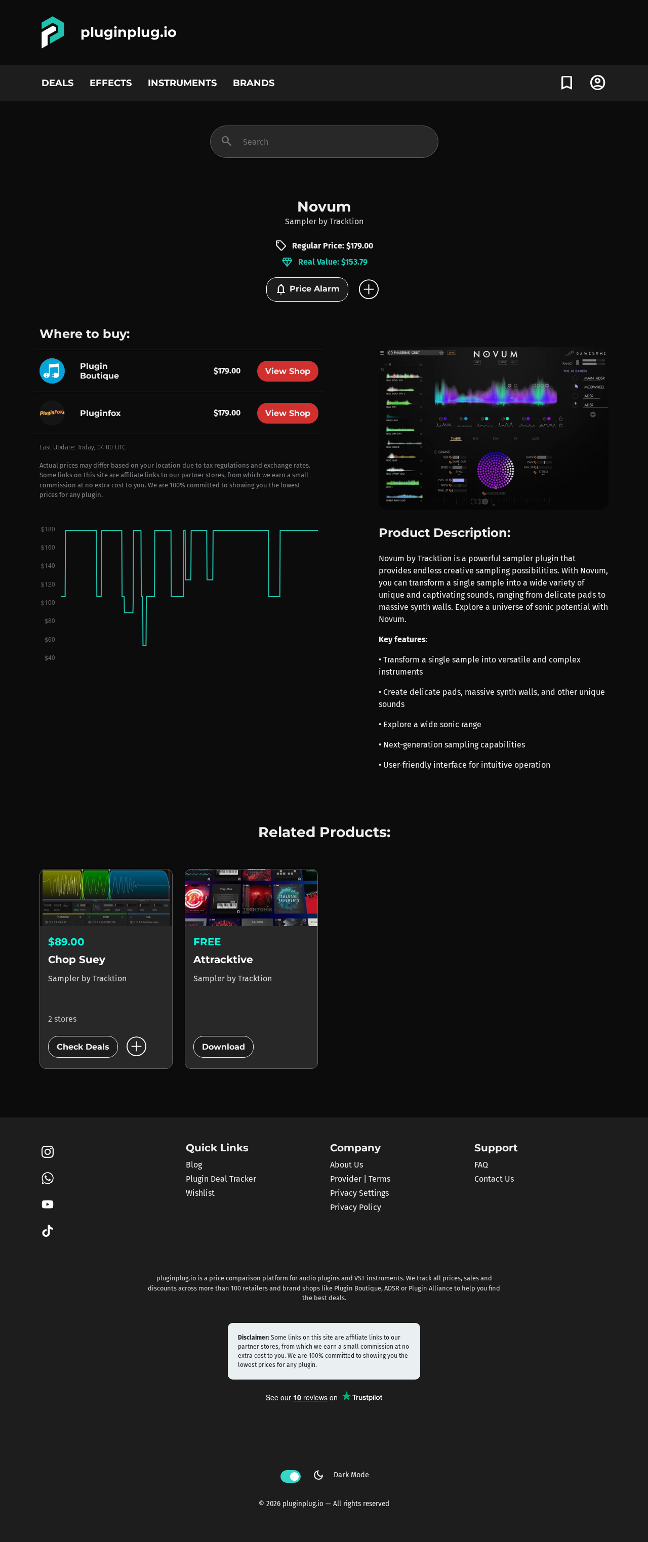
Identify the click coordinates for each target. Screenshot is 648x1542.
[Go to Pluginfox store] (54, 412)
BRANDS (253, 82)
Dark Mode (340, 1475)
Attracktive (223, 959)
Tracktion (346, 221)
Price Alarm (307, 289)
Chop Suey (76, 959)
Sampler (300, 221)
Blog (194, 1165)
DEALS (57, 82)
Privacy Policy (355, 1207)
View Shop (287, 371)
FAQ (481, 1165)
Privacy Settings (359, 1193)
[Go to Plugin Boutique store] (54, 370)
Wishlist (200, 1193)
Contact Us (494, 1179)
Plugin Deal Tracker (221, 1179)
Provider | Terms (360, 1179)
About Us (346, 1165)
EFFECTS (111, 82)
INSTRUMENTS (182, 82)
